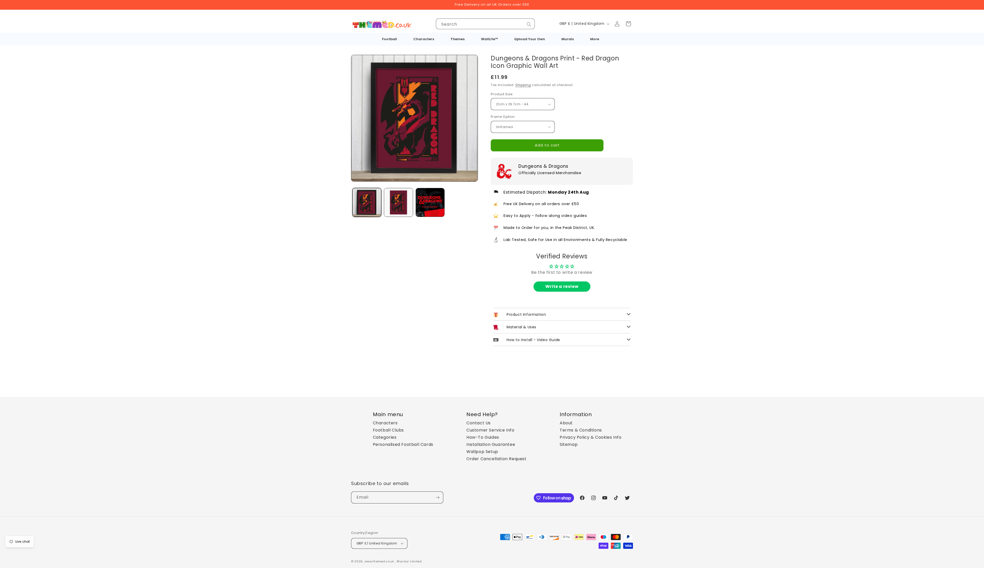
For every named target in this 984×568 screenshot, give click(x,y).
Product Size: (502, 94)
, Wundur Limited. (409, 561)
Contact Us (478, 423)
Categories (385, 437)
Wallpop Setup (482, 452)
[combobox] (485, 24)
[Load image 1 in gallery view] (366, 202)
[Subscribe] (437, 497)
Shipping (523, 85)
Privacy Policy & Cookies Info (590, 437)
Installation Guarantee (490, 444)
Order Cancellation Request (496, 459)
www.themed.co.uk (379, 561)
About (566, 423)
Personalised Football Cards (403, 444)
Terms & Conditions (581, 430)
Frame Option (503, 116)
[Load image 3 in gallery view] (430, 202)
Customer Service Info (490, 430)
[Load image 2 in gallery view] (398, 202)
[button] (628, 23)
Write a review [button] (561, 286)
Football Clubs (388, 430)
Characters (385, 423)
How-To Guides (482, 437)
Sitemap (569, 444)
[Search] (529, 24)
